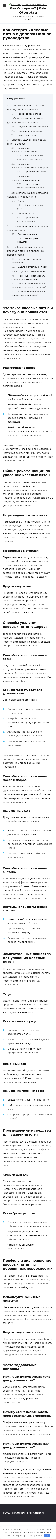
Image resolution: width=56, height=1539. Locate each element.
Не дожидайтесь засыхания (33, 126)
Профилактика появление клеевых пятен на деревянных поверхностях (25, 251)
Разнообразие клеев (29, 114)
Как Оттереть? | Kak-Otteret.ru (28, 10)
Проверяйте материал (30, 131)
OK (47, 1535)
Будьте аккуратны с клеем (32, 267)
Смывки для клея (27, 234)
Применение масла (35, 171)
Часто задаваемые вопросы (28, 271)
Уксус (21, 201)
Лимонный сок (26, 213)
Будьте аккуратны (27, 135)
